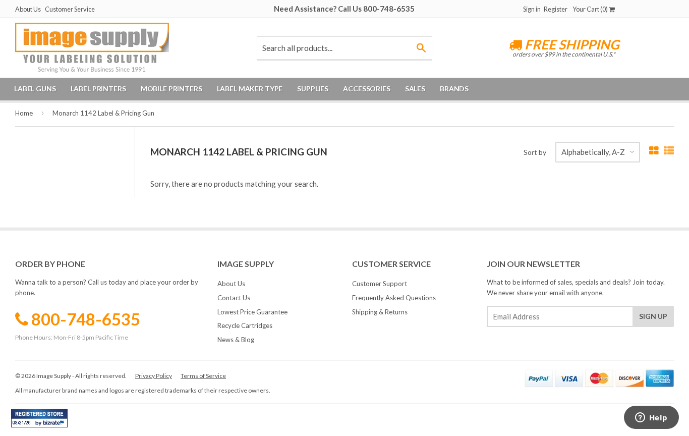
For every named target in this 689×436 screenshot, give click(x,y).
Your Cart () (590, 9)
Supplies (312, 88)
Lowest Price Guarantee (252, 312)
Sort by (535, 152)
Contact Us (233, 298)
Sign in (532, 9)
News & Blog (235, 340)
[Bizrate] (55, 425)
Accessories (366, 88)
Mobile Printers (171, 88)
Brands (454, 88)
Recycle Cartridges (244, 325)
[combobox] (344, 48)
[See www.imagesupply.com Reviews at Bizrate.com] (39, 418)
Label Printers (98, 88)
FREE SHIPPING (570, 44)
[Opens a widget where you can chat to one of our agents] (651, 418)
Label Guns (35, 88)
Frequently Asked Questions (394, 298)
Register (555, 9)
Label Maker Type (250, 88)
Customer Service (70, 9)
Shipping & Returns (380, 312)
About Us (28, 9)
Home (24, 113)
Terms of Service (203, 375)
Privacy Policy (153, 375)
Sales (415, 88)
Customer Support (379, 284)
